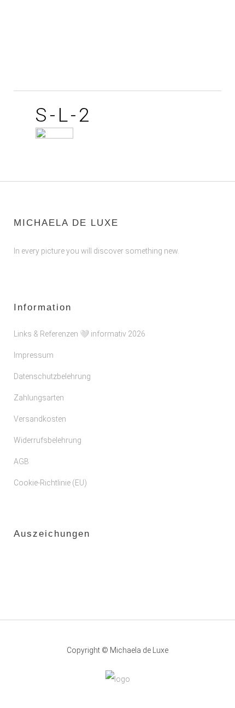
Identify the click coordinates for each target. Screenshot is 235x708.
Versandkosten (40, 419)
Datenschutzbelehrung (52, 376)
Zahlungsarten (39, 397)
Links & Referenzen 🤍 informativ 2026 (79, 333)
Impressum (34, 355)
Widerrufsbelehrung (47, 440)
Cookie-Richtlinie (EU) (50, 482)
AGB (21, 461)
